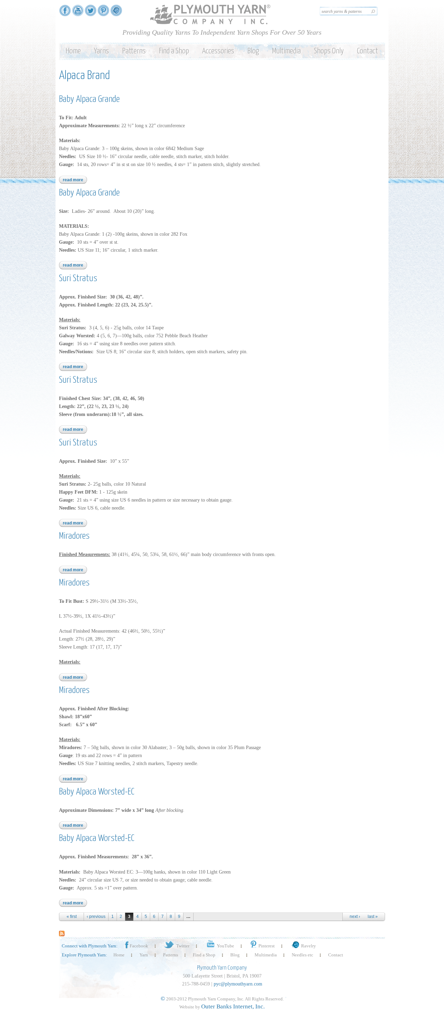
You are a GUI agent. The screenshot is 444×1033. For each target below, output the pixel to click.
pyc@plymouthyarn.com (238, 984)
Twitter (182, 945)
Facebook (139, 945)
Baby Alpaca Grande (89, 99)
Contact (367, 51)
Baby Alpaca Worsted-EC (96, 792)
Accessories (218, 51)
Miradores (74, 536)
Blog (253, 51)
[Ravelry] (116, 13)
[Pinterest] (103, 13)
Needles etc (302, 954)
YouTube (225, 945)
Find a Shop (174, 51)
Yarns (101, 51)
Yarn (143, 954)
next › (355, 916)
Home (73, 51)
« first (72, 916)
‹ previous (96, 916)
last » (373, 916)
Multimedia (286, 51)
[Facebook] (65, 13)
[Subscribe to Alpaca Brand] (62, 933)
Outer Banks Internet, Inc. (233, 1006)
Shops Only (329, 51)
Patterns (134, 51)
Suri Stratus (78, 278)
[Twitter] (90, 13)
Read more (75, 179)
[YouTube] (78, 13)
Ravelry (308, 945)
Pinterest (266, 945)
